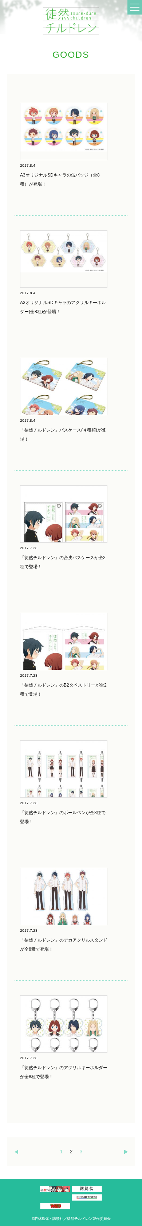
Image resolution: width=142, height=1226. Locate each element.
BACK (14, 1151)
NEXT (127, 1151)
